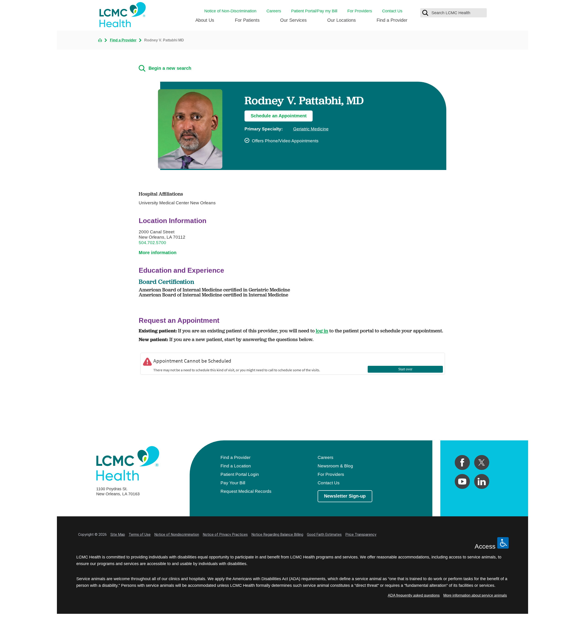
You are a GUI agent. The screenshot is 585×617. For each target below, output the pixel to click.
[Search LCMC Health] (425, 13)
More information (157, 252)
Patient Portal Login (240, 474)
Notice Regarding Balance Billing (277, 534)
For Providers (359, 10)
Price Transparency (360, 534)
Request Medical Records (246, 491)
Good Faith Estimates (324, 534)
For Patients (247, 20)
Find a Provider (392, 20)
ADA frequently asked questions (414, 595)
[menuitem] (204, 22)
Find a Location (236, 465)
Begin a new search (170, 68)
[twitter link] (481, 462)
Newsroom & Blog (335, 465)
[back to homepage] (100, 40)
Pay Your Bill (233, 482)
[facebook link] (462, 462)
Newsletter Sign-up (345, 495)
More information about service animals (475, 595)
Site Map (117, 534)
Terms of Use (140, 534)
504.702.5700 (152, 242)
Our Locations (341, 20)
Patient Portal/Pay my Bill (314, 10)
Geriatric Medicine (311, 129)
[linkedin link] (481, 481)
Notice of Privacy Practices (225, 534)
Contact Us (392, 10)
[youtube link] (462, 481)
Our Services (293, 20)
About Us (204, 20)
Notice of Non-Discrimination (230, 10)
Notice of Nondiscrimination (176, 534)
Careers (273, 10)
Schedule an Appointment (279, 115)
